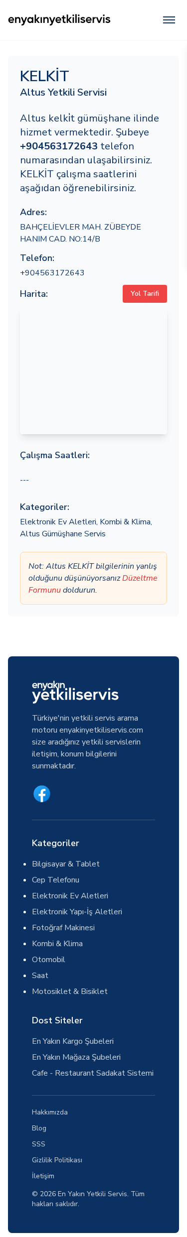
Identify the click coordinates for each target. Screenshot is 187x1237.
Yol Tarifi (145, 293)
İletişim (43, 1176)
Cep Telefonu (55, 879)
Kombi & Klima (125, 521)
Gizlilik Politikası (57, 1160)
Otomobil (48, 959)
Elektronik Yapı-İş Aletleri (77, 911)
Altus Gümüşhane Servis (63, 533)
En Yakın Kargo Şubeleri (73, 1041)
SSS (38, 1144)
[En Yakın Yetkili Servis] (59, 19)
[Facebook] (42, 794)
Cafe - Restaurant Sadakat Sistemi (93, 1073)
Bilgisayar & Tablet (66, 864)
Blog (39, 1128)
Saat (40, 975)
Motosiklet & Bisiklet (70, 991)
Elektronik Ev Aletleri (58, 521)
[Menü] (169, 20)
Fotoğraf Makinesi (63, 927)
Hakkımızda (50, 1112)
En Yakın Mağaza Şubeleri (76, 1057)
